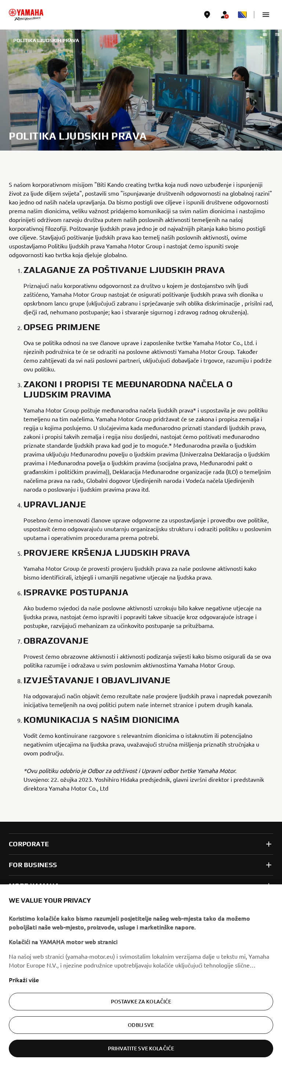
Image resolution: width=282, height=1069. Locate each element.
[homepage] (26, 14)
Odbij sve (141, 1024)
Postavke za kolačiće (141, 1001)
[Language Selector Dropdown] (242, 14)
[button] (265, 14)
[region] (141, 976)
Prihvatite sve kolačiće (141, 1048)
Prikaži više (24, 980)
